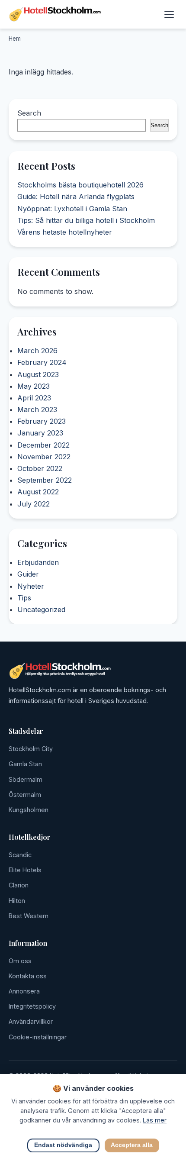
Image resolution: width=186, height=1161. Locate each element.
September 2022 (44, 480)
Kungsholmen (28, 809)
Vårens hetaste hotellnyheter (64, 232)
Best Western (28, 915)
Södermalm (25, 779)
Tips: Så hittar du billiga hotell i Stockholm (86, 220)
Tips (24, 597)
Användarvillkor (31, 1021)
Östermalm (25, 794)
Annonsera (24, 991)
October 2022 (39, 468)
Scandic (20, 854)
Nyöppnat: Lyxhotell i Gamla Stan (72, 208)
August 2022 (38, 491)
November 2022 (44, 456)
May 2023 (33, 385)
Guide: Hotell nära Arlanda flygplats (76, 196)
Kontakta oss (28, 976)
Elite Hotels (25, 870)
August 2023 (38, 374)
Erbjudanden (38, 562)
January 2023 (40, 433)
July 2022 (33, 503)
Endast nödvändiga (63, 1145)
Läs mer (155, 1120)
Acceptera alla (132, 1145)
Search (29, 113)
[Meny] (169, 14)
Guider (28, 574)
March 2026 (37, 350)
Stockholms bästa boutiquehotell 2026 (80, 185)
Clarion (19, 885)
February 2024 (42, 362)
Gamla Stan (25, 764)
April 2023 (34, 397)
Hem (15, 38)
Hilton (17, 900)
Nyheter (30, 586)
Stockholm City (31, 748)
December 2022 (43, 444)
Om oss (20, 960)
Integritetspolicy (32, 1006)
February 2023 (41, 421)
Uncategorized (41, 609)
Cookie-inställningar (38, 1037)
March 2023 (37, 409)
